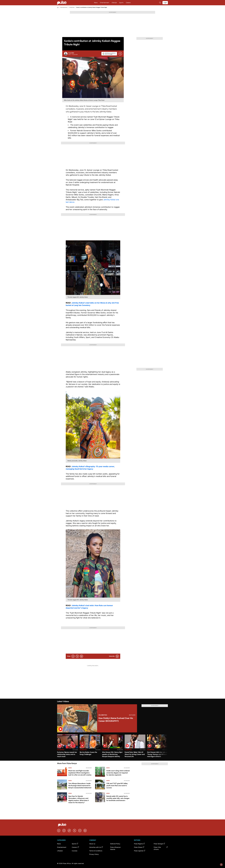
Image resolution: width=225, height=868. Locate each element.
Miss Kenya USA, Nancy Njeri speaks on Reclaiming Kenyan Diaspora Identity (112, 754)
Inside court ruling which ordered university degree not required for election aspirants (118, 773)
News (96, 2)
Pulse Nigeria (138, 844)
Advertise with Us (95, 847)
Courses (74, 851)
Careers (128, 2)
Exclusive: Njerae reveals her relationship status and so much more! (67, 754)
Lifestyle (114, 2)
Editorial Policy (115, 844)
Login (165, 2)
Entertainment (104, 2)
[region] (112, 746)
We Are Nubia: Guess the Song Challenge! (88, 753)
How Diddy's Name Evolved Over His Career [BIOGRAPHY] (116, 719)
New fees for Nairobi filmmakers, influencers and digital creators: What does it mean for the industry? (78, 799)
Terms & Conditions (95, 851)
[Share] (120, 53)
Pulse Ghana (138, 847)
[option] (67, 747)
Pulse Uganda (138, 851)
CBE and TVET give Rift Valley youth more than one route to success (117, 785)
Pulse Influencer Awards (115, 848)
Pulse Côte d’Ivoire (157, 848)
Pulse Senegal (158, 844)
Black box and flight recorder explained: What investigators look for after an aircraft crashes (79, 773)
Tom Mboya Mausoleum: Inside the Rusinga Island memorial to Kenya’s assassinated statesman (79, 785)
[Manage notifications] (221, 864)
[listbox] (112, 746)
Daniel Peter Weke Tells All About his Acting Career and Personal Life (135, 754)
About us (92, 844)
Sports (121, 2)
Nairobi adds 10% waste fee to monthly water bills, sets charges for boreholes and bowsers (117, 798)
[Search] (160, 3)
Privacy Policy (94, 854)
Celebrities (71, 7)
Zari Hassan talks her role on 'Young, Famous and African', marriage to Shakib (157, 754)
